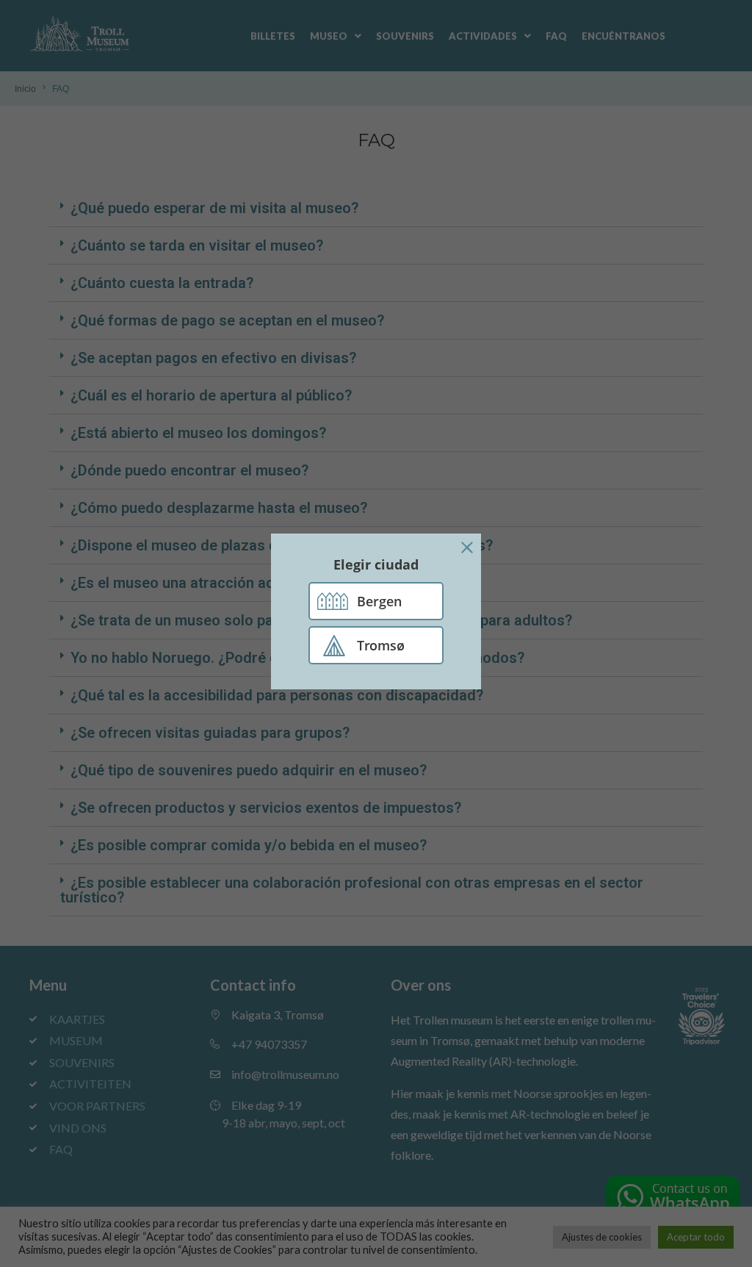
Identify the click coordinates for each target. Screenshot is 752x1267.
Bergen (379, 601)
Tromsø (381, 645)
